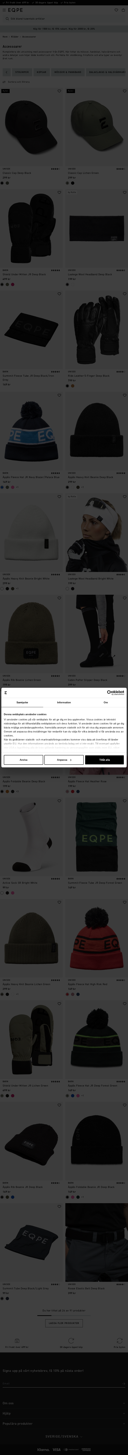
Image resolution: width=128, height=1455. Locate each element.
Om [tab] (106, 702)
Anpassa (62, 759)
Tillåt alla (104, 759)
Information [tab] (64, 702)
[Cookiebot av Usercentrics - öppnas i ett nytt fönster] (109, 692)
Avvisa (24, 759)
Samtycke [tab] (22, 702)
